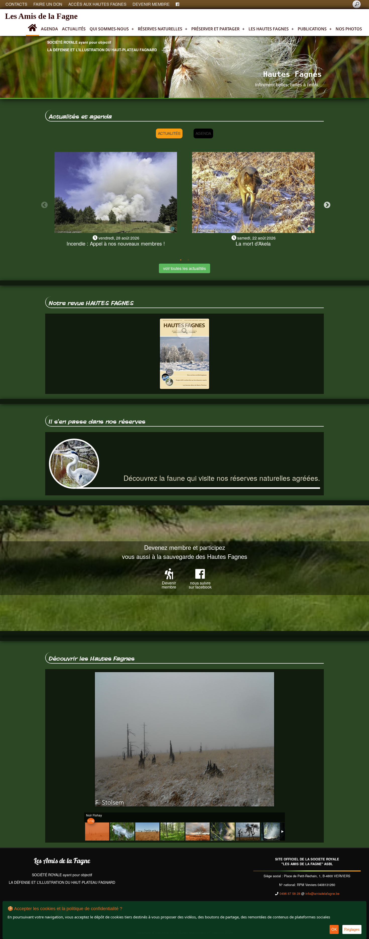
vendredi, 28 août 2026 (118, 238)
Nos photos (349, 29)
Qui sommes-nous (112, 29)
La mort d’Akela (253, 243)
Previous (43, 203)
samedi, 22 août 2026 (256, 238)
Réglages (352, 929)
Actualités (74, 29)
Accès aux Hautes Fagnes (97, 4)
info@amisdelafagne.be (322, 893)
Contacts (16, 4)
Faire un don (47, 4)
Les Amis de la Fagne (41, 16)
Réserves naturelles (162, 29)
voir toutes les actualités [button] (184, 268)
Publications (315, 29)
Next (325, 203)
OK (334, 929)
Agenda (49, 29)
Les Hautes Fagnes (271, 29)
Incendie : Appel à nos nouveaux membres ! (116, 243)
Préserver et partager (217, 29)
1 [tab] (180, 259)
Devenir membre (151, 4)
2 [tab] (188, 259)
